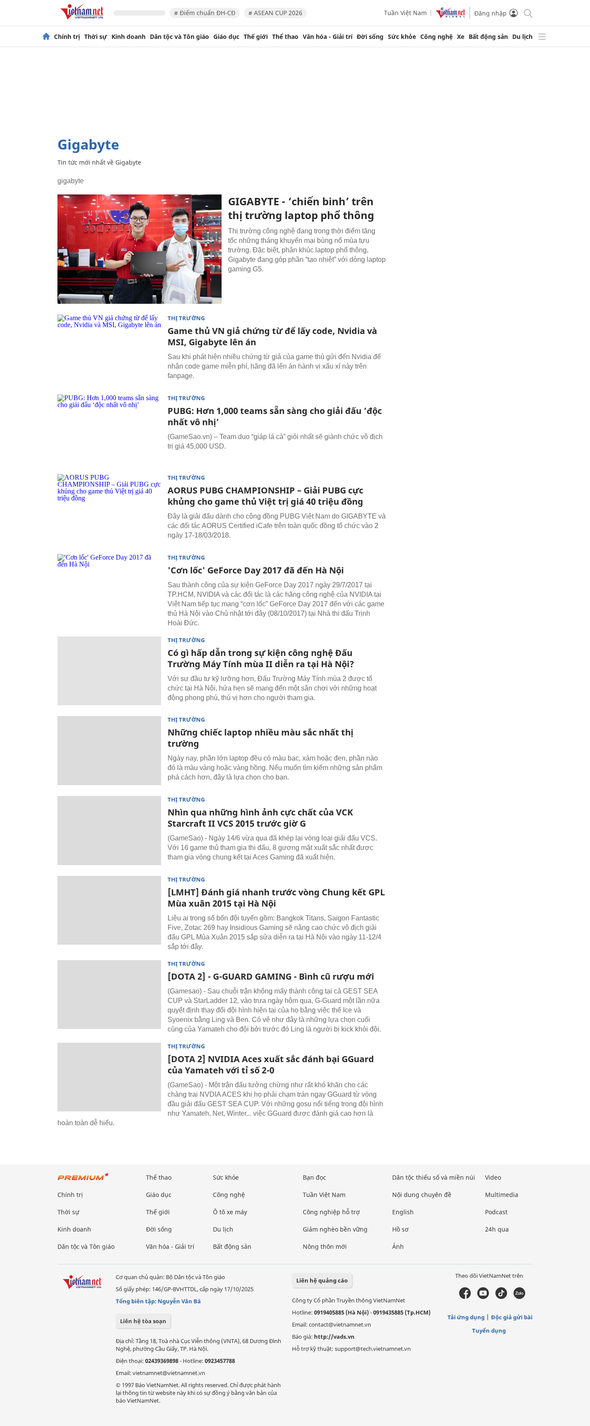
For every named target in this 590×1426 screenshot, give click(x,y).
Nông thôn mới (325, 1246)
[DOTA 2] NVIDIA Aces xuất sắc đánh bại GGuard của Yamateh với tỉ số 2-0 (271, 1064)
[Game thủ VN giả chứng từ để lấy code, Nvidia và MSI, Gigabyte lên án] (109, 349)
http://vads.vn (334, 1336)
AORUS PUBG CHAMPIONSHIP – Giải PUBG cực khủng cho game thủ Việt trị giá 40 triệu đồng (265, 495)
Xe (460, 37)
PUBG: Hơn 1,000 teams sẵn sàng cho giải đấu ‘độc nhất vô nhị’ (275, 416)
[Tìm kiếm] (528, 13)
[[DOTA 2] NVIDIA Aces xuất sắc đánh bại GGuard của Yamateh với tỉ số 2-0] (109, 1077)
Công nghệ (436, 37)
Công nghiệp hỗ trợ (331, 1212)
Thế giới (256, 37)
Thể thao (285, 37)
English (403, 1212)
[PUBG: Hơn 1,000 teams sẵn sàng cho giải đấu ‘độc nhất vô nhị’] (109, 429)
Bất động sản (488, 37)
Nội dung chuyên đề (421, 1194)
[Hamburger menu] (542, 37)
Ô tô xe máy (230, 1212)
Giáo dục (226, 37)
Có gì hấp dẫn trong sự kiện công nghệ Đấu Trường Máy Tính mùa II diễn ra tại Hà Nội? (261, 658)
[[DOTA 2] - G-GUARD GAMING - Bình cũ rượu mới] (109, 994)
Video (493, 1177)
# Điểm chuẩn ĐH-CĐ (204, 13)
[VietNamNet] (46, 37)
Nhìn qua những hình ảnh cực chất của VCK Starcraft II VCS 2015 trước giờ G (260, 817)
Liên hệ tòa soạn (143, 1321)
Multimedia (501, 1194)
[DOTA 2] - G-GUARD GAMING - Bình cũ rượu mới (271, 976)
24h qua (497, 1229)
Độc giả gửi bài (512, 1317)
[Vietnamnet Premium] (83, 1181)
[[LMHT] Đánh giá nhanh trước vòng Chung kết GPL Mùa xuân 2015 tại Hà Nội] (109, 910)
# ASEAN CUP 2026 (275, 13)
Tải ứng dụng (466, 1317)
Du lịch (522, 37)
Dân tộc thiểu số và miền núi (433, 1177)
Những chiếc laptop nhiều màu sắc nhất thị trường (260, 737)
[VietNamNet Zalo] (519, 1297)
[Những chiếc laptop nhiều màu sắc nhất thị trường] (109, 750)
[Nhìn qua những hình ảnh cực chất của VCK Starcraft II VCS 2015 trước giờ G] (109, 830)
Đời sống (370, 37)
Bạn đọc (314, 1177)
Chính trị (67, 37)
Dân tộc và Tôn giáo (179, 37)
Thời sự (95, 37)
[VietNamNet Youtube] (483, 1297)
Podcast (496, 1212)
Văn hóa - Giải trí (327, 37)
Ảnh (398, 1246)
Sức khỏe (402, 37)
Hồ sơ (400, 1229)
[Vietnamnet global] (450, 16)
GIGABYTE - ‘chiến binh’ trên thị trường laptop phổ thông (301, 208)
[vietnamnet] (83, 21)
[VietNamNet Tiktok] (501, 1297)
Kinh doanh (128, 37)
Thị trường (186, 318)
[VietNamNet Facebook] (465, 1297)
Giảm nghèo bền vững (335, 1229)
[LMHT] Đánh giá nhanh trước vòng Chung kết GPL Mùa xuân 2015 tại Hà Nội (276, 897)
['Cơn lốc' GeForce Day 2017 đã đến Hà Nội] (109, 588)
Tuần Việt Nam (405, 13)
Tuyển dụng (489, 1330)
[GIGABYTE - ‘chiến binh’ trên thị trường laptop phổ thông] (139, 249)
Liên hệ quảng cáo (322, 1280)
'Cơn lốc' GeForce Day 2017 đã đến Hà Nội (256, 570)
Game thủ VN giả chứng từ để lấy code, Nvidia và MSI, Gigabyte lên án (272, 336)
